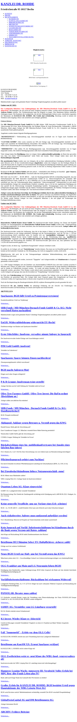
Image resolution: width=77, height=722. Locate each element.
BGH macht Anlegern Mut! (15, 370)
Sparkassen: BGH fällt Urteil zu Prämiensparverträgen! (30, 296)
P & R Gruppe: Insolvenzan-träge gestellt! (22, 381)
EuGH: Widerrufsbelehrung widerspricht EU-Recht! (28, 322)
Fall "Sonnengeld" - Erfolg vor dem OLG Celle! (25, 632)
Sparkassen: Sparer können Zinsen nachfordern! (26, 358)
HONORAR (9, 39)
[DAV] (38, 57)
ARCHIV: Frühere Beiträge (15, 711)
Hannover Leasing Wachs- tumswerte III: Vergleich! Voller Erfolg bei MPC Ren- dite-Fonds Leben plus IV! (37, 672)
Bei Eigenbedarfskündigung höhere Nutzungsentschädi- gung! (32, 471)
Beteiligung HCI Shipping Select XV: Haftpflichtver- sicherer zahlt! (35, 542)
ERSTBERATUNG (11, 42)
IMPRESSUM (9, 44)
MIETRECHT (13, 24)
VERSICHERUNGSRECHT (18, 31)
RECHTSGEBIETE (11, 17)
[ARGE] (38, 72)
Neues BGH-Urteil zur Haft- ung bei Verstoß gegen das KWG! (33, 554)
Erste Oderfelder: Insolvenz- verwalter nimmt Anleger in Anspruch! (36, 334)
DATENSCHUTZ (11, 46)
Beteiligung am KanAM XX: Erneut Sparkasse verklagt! (30, 644)
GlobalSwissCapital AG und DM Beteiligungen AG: (27, 700)
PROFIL (7, 15)
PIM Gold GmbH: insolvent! (15, 346)
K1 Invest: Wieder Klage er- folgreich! (21, 618)
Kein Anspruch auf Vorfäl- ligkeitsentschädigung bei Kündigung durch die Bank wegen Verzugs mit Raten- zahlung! (37, 528)
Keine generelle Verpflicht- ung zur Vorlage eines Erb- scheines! (34, 503)
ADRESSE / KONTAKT (13, 40)
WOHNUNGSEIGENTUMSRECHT (21, 26)
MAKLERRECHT (15, 30)
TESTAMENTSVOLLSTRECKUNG (21, 37)
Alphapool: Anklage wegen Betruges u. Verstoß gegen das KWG (33, 422)
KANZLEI (8, 13)
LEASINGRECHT (15, 28)
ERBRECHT (13, 35)
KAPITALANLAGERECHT (18, 21)
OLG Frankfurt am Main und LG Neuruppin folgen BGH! (31, 565)
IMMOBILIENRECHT (16, 22)
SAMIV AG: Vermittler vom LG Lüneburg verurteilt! (28, 607)
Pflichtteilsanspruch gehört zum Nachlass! (22, 459)
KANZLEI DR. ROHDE (17, 4)
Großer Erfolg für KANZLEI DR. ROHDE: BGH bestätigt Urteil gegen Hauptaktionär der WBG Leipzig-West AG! (38, 686)
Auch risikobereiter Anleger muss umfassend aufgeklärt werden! (34, 515)
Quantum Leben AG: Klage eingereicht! (21, 486)
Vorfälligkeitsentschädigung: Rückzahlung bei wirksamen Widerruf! (36, 579)
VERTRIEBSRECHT (16, 33)
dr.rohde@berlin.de (11, 98)
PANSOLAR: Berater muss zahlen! (19, 593)
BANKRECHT (14, 19)
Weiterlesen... (5, 303)
